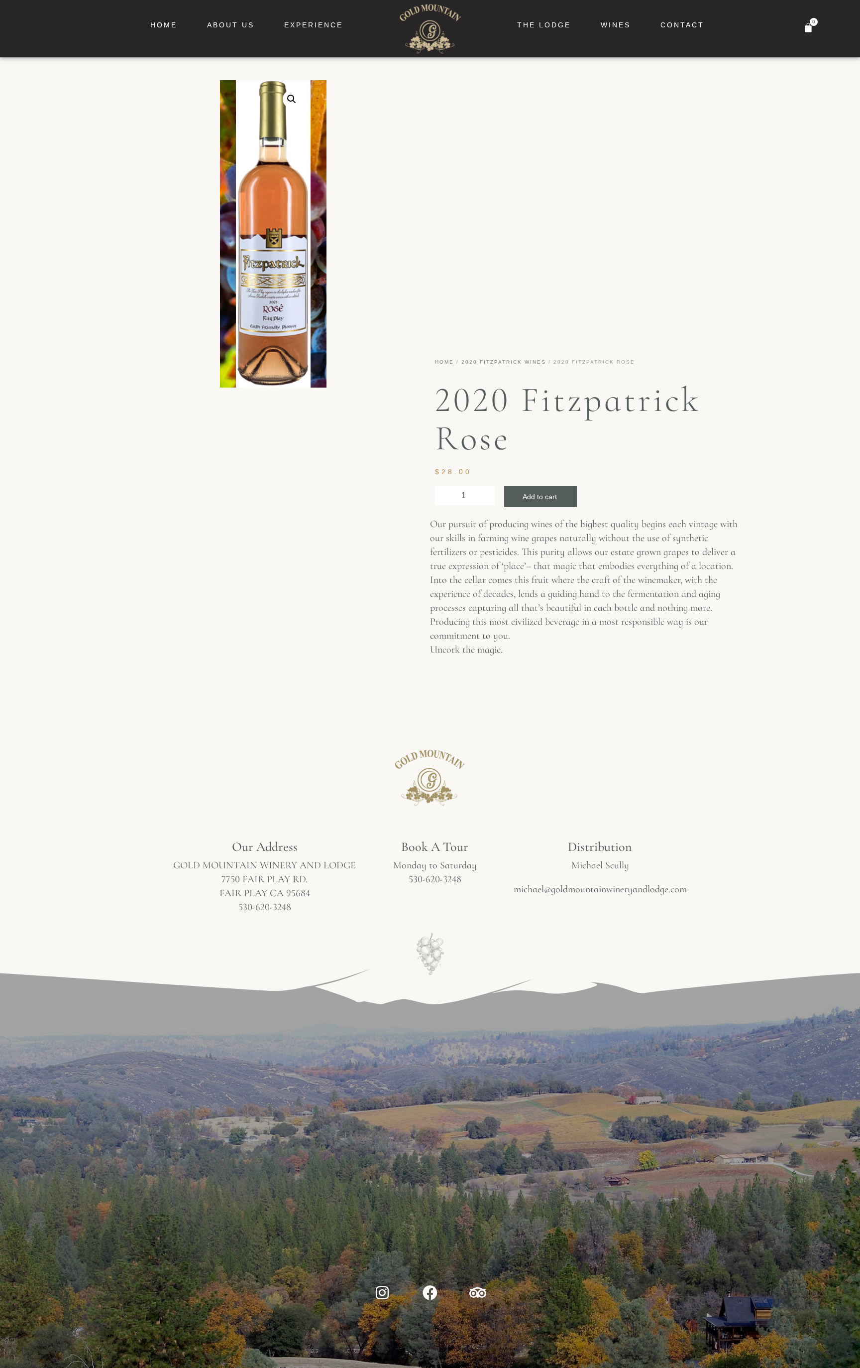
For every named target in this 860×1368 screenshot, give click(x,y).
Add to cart (540, 497)
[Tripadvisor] (477, 1292)
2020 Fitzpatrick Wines (503, 362)
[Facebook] (430, 1292)
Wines (616, 25)
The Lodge (544, 25)
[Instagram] (382, 1292)
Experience (313, 25)
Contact (682, 25)
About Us (230, 25)
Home (163, 25)
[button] (292, 99)
